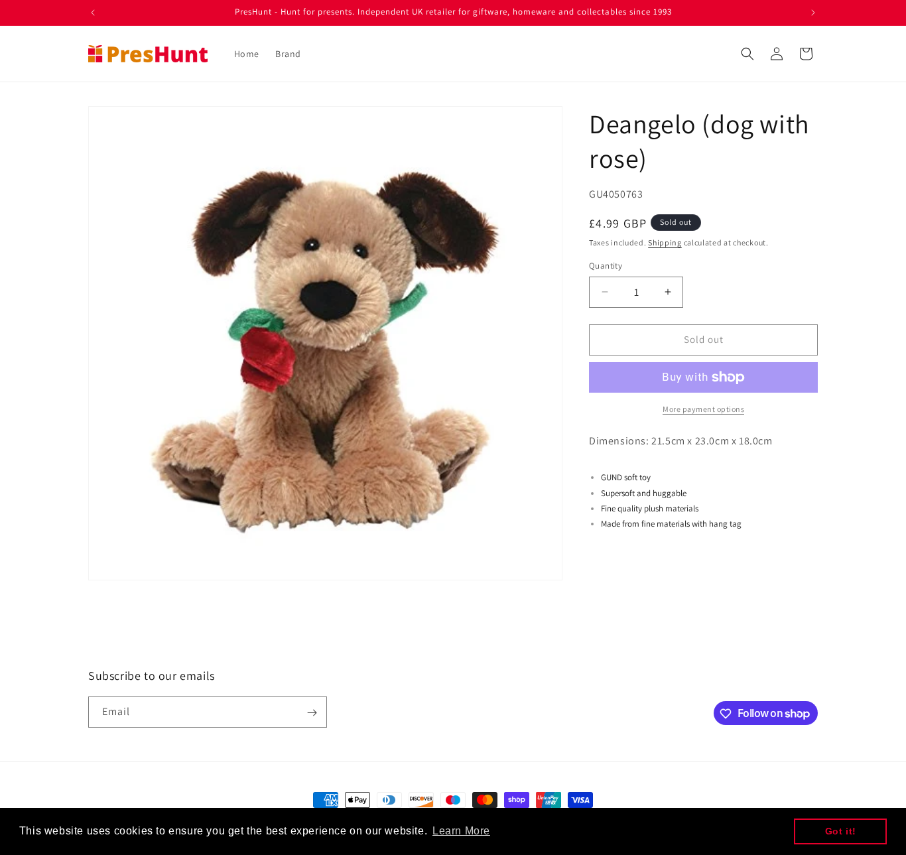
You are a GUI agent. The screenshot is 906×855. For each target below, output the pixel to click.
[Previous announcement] (92, 12)
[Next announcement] (813, 12)
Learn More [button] (461, 830)
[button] (747, 53)
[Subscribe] (311, 712)
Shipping (665, 242)
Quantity (605, 265)
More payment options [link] (703, 409)
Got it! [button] (840, 831)
